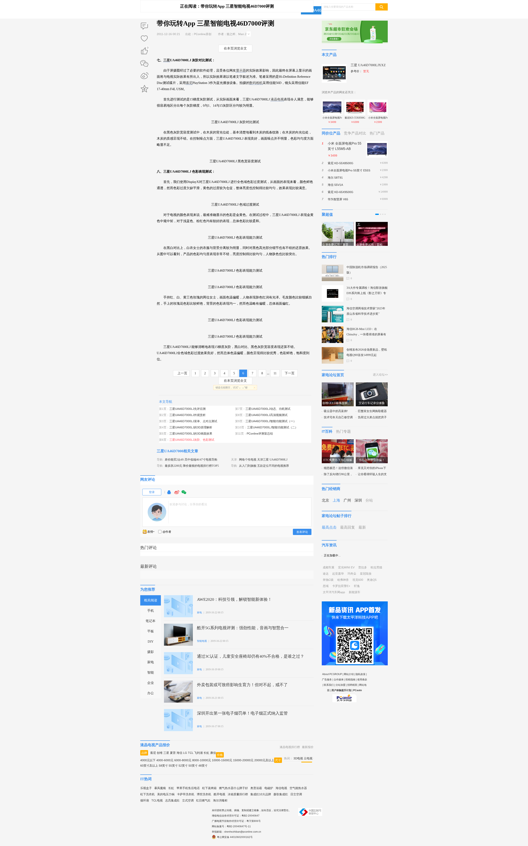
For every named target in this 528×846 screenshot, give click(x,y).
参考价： (360, 71)
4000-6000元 (164, 760)
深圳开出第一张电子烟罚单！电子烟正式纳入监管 (242, 713)
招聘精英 (352, 684)
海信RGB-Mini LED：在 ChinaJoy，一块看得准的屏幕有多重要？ (366, 332)
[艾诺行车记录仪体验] (372, 384)
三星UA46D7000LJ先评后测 (187, 408)
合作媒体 (339, 679)
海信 (179, 752)
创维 (160, 752)
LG (185, 752)
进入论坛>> (380, 374)
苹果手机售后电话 (188, 788)
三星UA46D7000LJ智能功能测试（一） (270, 421)
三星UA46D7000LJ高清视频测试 (266, 415)
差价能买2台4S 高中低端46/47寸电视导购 (191, 459)
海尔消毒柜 (220, 800)
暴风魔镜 (160, 788)
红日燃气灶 (203, 800)
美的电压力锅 (165, 794)
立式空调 (188, 800)
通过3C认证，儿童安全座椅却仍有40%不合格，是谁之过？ (250, 656)
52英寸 (183, 765)
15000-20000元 (243, 760)
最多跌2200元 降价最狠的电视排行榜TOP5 (192, 465)
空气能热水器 (298, 788)
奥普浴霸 (256, 788)
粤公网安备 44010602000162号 (235, 837)
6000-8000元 (182, 760)
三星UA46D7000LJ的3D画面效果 (190, 433)
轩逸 (357, 586)
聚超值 (327, 214)
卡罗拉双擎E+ (341, 586)
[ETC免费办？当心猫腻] (338, 441)
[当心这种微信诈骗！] (372, 441)
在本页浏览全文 (235, 48)
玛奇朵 (352, 573)
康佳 (213, 752)
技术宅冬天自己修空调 (338, 417)
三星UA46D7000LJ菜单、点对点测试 (193, 421)
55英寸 (173, 765)
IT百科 (327, 431)
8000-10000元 (201, 760)
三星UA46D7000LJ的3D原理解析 (190, 427)
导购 (160, 459)
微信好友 (144, 63)
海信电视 (281, 788)
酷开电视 (219, 794)
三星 (166, 60)
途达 (326, 573)
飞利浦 (198, 752)
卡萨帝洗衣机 (185, 794)
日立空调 (296, 794)
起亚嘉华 (338, 573)
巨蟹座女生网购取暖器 (372, 411)
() (147, 48)
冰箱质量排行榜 (238, 794)
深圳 (358, 500)
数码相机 (256, 83)
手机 (150, 610)
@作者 (167, 531)
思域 (326, 586)
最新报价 (308, 747)
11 (275, 373)
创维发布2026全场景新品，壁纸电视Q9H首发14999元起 (366, 352)
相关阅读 (150, 600)
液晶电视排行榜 (290, 747)
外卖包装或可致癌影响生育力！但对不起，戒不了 (242, 684)
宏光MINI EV (346, 567)
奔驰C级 (328, 579)
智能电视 (202, 641)
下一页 (290, 373)
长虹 (206, 752)
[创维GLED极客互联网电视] (338, 384)
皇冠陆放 (365, 573)
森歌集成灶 (280, 794)
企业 (150, 683)
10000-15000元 (222, 760)
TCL (190, 752)
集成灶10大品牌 (260, 794)
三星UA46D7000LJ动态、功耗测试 (267, 408)
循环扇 (144, 800)
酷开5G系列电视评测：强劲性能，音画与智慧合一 (243, 628)
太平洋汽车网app (334, 592)
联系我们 (329, 684)
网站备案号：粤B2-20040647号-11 (231, 826)
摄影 (150, 652)
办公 (150, 693)
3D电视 (298, 758)
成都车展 (328, 567)
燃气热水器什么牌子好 (233, 788)
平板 (150, 631)
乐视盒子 (146, 788)
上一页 (182, 373)
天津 (234, 459)
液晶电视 (277, 99)
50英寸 (193, 765)
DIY (151, 641)
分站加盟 (340, 684)
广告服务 (327, 679)
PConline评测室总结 (260, 433)
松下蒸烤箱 (209, 788)
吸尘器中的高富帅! (336, 411)
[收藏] (144, 38)
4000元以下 (148, 760)
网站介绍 (349, 674)
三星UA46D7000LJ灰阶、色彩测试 (191, 439)
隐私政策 (360, 674)
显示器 (241, 70)
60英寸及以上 (149, 765)
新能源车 (354, 592)
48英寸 (202, 765)
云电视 (308, 758)
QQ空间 (144, 88)
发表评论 (302, 532)
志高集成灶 (172, 800)
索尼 (189, 83)
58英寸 (163, 765)
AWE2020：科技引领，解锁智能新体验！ (234, 599)
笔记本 (151, 621)
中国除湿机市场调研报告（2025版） (366, 270)
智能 (150, 672)
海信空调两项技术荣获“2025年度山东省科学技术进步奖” (365, 311)
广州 (347, 500)
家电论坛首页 (333, 375)
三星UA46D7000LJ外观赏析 (187, 415)
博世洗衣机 (204, 794)
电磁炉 (268, 788)
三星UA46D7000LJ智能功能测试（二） (272, 427)
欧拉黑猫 (376, 567)
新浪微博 (144, 76)
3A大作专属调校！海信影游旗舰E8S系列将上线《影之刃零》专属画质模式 (367, 291)
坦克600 (357, 579)
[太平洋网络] (344, 696)
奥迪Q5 (372, 579)
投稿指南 (350, 679)
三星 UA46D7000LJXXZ (368, 65)
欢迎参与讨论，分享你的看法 (188, 504)
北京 (325, 500)
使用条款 (362, 679)
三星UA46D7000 (318, 10)
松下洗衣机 (147, 794)
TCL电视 (157, 800)
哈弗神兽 (343, 579)
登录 (152, 492)
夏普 (173, 752)
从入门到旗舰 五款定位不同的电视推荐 (264, 465)
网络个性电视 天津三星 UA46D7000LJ (263, 459)
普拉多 (362, 567)
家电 (150, 662)
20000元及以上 (264, 760)
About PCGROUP (332, 674)
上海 (336, 500)
